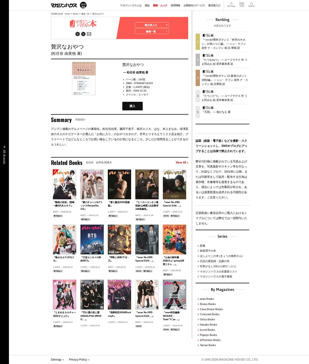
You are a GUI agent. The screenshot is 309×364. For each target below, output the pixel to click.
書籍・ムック (160, 5)
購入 (132, 106)
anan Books (207, 298)
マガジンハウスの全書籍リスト (218, 271)
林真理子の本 (208, 250)
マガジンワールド (69, 5)
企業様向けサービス (194, 5)
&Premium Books (210, 339)
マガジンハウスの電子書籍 (216, 276)
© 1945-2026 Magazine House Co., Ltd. (230, 359)
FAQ (242, 3)
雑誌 (147, 5)
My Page (231, 3)
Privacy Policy (78, 359)
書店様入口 (214, 5)
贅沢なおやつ (98, 14)
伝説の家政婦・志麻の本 (214, 261)
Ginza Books (207, 319)
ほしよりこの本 (221, 255)
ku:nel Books (207, 329)
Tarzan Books (208, 345)
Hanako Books (208, 324)
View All (181, 162)
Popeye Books (208, 334)
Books (76, 14)
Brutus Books (208, 304)
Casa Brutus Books (211, 309)
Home (67, 14)
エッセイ (143, 94)
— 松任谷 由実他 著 (135, 72)
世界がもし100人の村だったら (218, 266)
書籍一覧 (85, 14)
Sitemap (56, 359)
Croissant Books (209, 314)
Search (251, 3)
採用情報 (175, 5)
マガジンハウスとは (130, 5)
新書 (202, 245)
